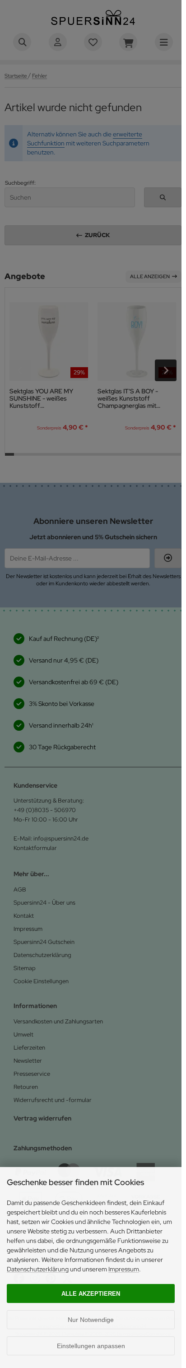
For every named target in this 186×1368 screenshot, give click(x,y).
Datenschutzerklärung (38, 1269)
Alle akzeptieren (90, 1293)
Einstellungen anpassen (91, 1345)
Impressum (123, 1269)
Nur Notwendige (91, 1319)
